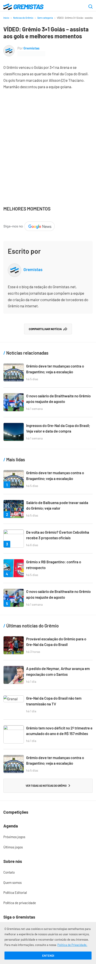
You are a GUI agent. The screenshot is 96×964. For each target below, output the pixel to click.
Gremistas (31, 48)
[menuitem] (48, 837)
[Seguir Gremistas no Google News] (29, 224)
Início (6, 17)
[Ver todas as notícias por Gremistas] (9, 48)
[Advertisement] (48, 144)
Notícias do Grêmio (23, 17)
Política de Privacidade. (72, 945)
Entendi (48, 955)
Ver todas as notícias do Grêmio (46, 785)
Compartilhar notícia (45, 329)
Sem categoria (45, 17)
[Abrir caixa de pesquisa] (90, 6)
